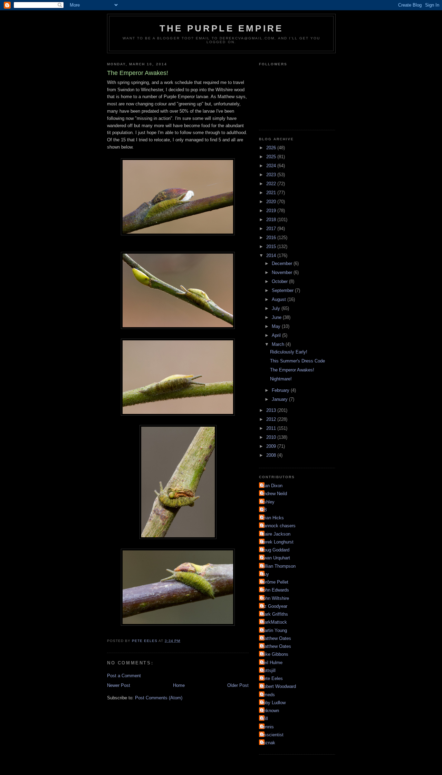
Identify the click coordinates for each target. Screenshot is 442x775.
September (283, 290)
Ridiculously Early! (288, 352)
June (277, 317)
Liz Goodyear (274, 606)
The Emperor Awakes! (292, 369)
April (277, 335)
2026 (271, 147)
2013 (271, 410)
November (283, 272)
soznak (268, 742)
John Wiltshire (275, 598)
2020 (271, 201)
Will (264, 718)
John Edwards (275, 590)
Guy (265, 574)
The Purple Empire (221, 28)
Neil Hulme (271, 662)
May (277, 326)
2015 (271, 246)
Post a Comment (124, 675)
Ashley (268, 501)
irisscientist (272, 734)
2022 (271, 183)
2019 (271, 210)
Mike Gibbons (274, 654)
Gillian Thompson (278, 566)
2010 (271, 437)
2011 (271, 428)
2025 (271, 156)
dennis (267, 726)
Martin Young (274, 630)
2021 (271, 192)
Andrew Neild (274, 493)
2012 (271, 419)
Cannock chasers (278, 525)
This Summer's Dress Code (297, 360)
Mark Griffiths (274, 614)
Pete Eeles (272, 678)
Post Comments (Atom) (158, 697)
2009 (271, 446)
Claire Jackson (275, 534)
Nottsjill (268, 670)
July (276, 308)
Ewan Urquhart (275, 557)
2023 (271, 174)
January (280, 399)
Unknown (270, 710)
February (281, 390)
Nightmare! (281, 378)
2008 (271, 455)
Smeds (268, 694)
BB (264, 509)
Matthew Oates (276, 638)
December (283, 263)
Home (179, 685)
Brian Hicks (272, 517)
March (279, 344)
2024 (271, 165)
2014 (271, 255)
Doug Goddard (275, 549)
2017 (271, 228)
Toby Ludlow (273, 702)
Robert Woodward (278, 686)
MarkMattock (274, 622)
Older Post (238, 685)
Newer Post (118, 685)
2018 (271, 219)
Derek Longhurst (277, 542)
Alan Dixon (271, 485)
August (279, 299)
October (280, 281)
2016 (271, 237)
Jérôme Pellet (274, 582)
